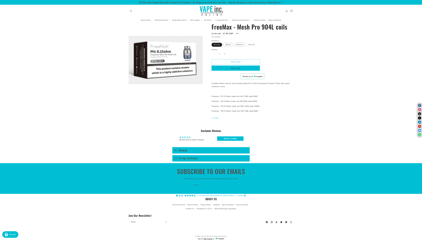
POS (208, 236)
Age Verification (228, 205)
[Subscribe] (228, 185)
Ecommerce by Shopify (219, 236)
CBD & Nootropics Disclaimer (225, 209)
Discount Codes (242, 205)
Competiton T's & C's (204, 209)
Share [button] (216, 118)
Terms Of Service (178, 205)
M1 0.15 (217, 45)
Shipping (216, 205)
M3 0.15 (239, 45)
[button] (131, 11)
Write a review (230, 138)
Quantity (214, 49)
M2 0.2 (228, 45)
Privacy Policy (205, 205)
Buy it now (235, 68)
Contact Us (190, 209)
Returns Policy (192, 205)
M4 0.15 (252, 45)
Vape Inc (203, 236)
